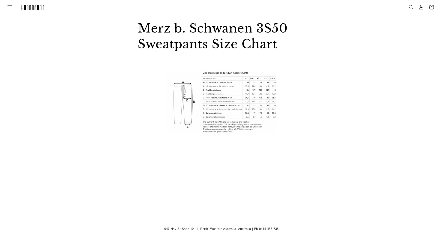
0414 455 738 (269, 229)
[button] (10, 7)
